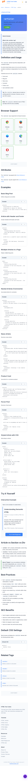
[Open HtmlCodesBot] (25, 776)
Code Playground (5, 740)
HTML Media (4, 727)
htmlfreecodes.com (14, 763)
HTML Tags (13, 7)
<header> (4, 668)
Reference (7, 7)
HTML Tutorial (4, 720)
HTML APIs (4, 729)
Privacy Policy (4, 752)
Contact (3, 756)
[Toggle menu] (26, 2)
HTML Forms (4, 722)
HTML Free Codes (12, 1)
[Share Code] (24, 202)
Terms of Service (5, 754)
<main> (4, 683)
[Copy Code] (21, 202)
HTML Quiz (4, 742)
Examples (3, 736)
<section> (4, 661)
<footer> (4, 676)
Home (2, 7)
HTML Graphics (5, 724)
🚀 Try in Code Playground (14, 534)
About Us (3, 750)
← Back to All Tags (5, 12)
